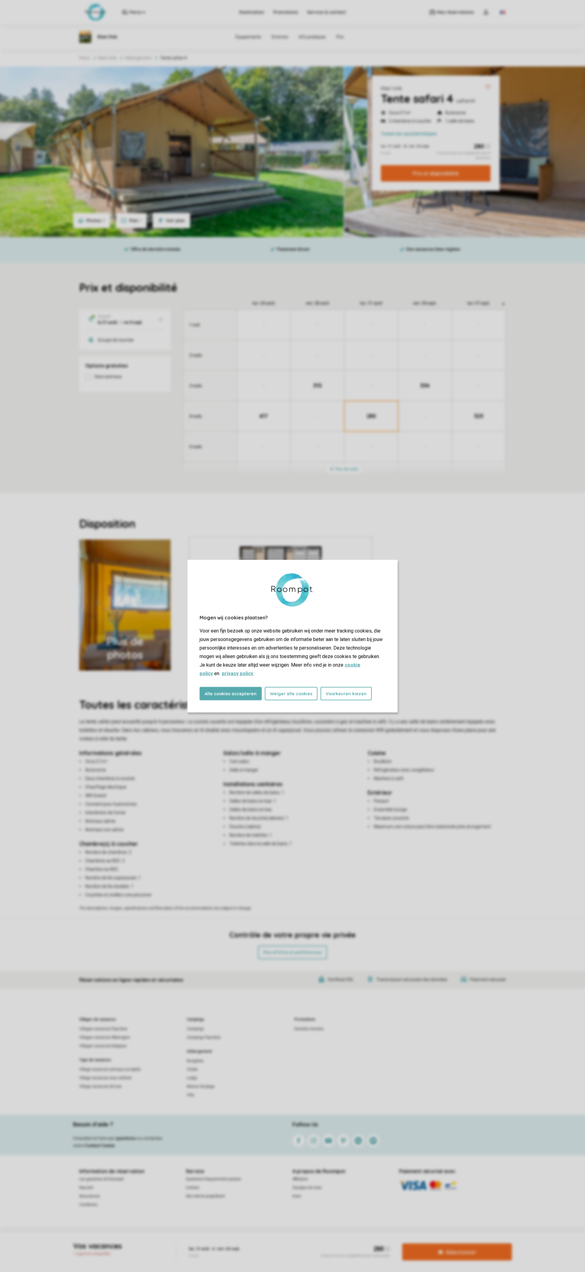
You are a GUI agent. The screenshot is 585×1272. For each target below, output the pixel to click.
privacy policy (237, 673)
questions (126, 1138)
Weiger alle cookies (291, 693)
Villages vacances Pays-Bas (103, 1029)
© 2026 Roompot (364, 1243)
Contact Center (99, 1145)
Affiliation (300, 1179)
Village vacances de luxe (100, 1086)
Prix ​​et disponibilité (436, 173)
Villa (190, 1095)
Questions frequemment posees (213, 1179)
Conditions (88, 1205)
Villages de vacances (97, 1019)
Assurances (89, 1196)
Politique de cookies (327, 1243)
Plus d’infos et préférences (292, 952)
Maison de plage (200, 1086)
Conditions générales (224, 1243)
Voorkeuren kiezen (346, 693)
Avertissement (261, 1243)
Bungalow (195, 1061)
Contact (192, 1187)
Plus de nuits (346, 469)
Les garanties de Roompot (101, 1179)
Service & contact (326, 12)
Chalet (192, 1069)
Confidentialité (292, 1243)
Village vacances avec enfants (105, 1078)
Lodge (192, 1078)
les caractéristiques (409, 133)
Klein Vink (391, 88)
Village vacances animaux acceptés (110, 1069)
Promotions (285, 12)
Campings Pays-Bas (204, 1037)
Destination (251, 12)
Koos (296, 1196)
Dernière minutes (309, 1029)
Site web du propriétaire (205, 1196)
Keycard (86, 1187)
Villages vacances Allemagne (104, 1037)
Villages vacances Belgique (102, 1046)
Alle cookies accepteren (231, 693)
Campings (195, 1019)
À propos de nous (307, 1187)
